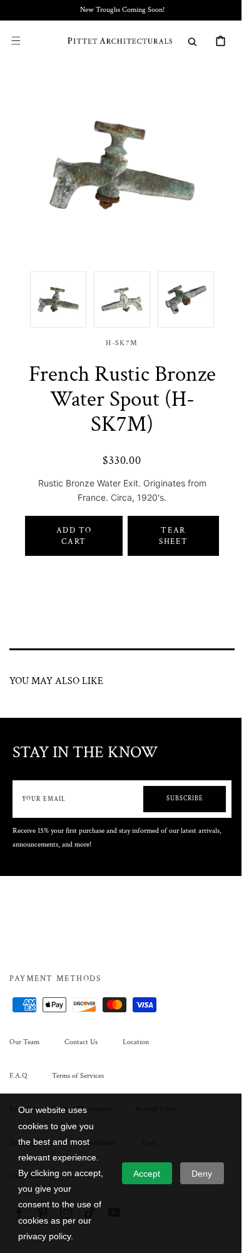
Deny (201, 1174)
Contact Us (81, 1042)
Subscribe (175, 789)
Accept (146, 1174)
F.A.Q (18, 1075)
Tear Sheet (165, 526)
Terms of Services (78, 1075)
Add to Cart (71, 526)
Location (136, 1042)
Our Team (24, 1042)
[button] (15, 40)
